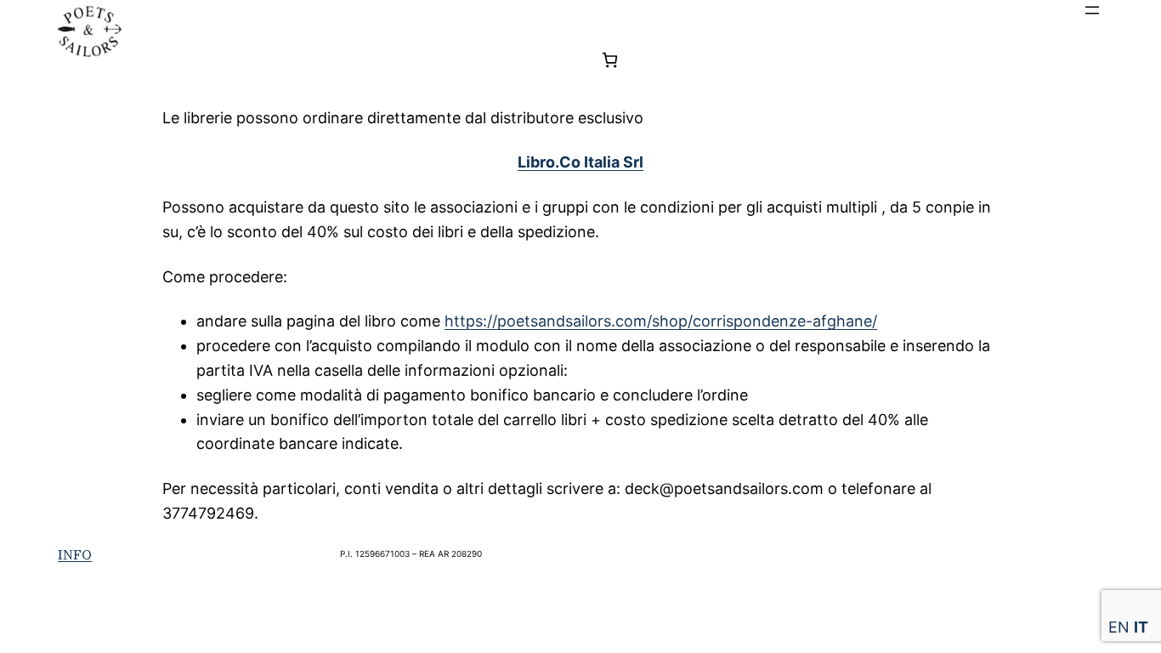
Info (75, 554)
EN (1119, 627)
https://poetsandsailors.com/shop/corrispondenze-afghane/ (661, 321)
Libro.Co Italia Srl (580, 162)
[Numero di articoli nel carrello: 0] (610, 60)
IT (1141, 627)
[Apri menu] (1092, 10)
